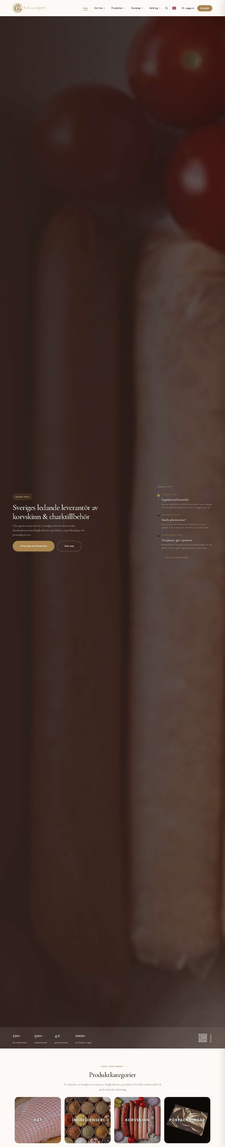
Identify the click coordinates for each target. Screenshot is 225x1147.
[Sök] (166, 8)
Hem (85, 8)
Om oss (69, 546)
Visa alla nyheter (176, 557)
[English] (174, 8)
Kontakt (204, 8)
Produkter (117, 8)
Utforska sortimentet (33, 546)
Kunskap (136, 8)
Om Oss (98, 8)
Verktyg (153, 8)
